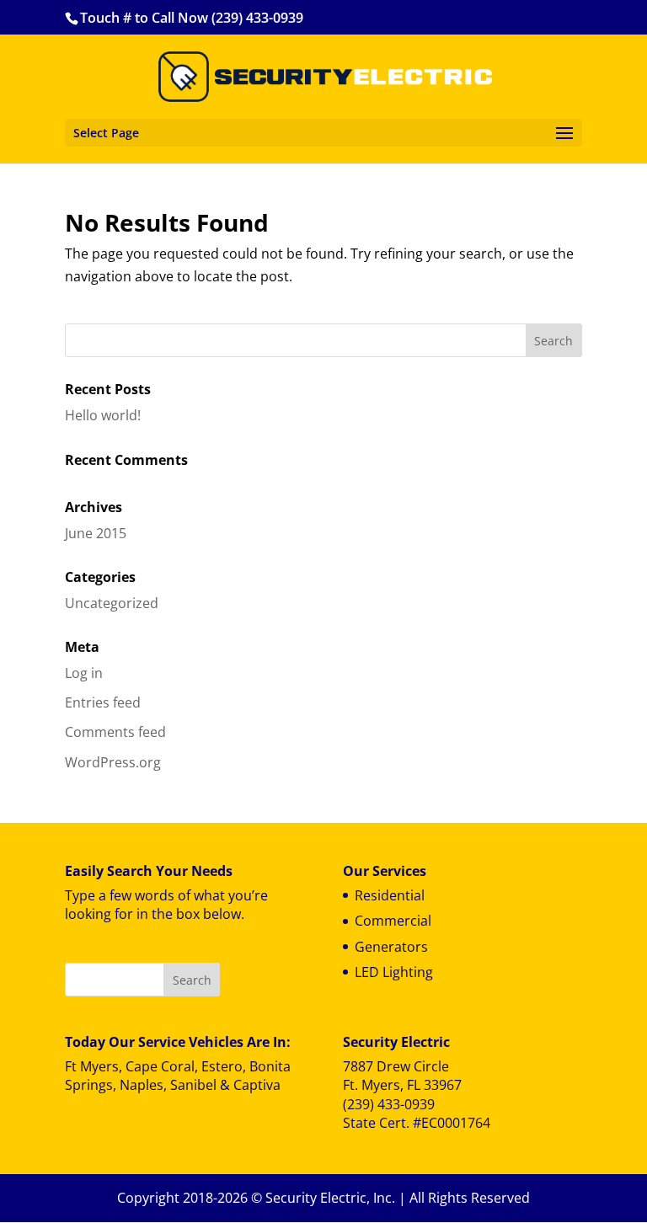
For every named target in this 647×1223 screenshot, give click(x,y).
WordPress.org (113, 762)
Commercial (393, 920)
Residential (390, 895)
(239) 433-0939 (389, 1104)
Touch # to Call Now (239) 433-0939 (191, 17)
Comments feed (115, 732)
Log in (84, 673)
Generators (391, 946)
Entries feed (103, 702)
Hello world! (103, 415)
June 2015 (95, 533)
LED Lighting (394, 972)
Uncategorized (111, 603)
